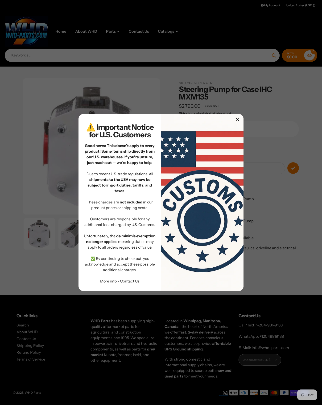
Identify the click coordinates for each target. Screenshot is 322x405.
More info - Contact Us (120, 281)
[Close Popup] (237, 119)
